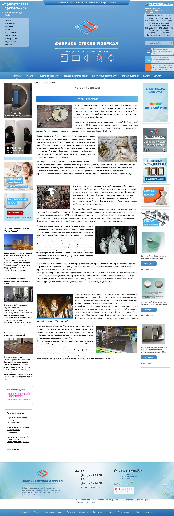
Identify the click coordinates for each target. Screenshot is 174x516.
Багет (146, 76)
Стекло (29, 76)
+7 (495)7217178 (15, 4)
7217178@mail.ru (161, 4)
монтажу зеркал (13, 312)
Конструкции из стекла (104, 76)
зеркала (47, 136)
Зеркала (17, 76)
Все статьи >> (13, 449)
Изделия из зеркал (48, 76)
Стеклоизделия (130, 76)
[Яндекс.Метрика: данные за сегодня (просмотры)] (121, 484)
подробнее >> (147, 269)
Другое (157, 76)
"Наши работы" (11, 265)
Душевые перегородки (75, 76)
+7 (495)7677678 (15, 8)
